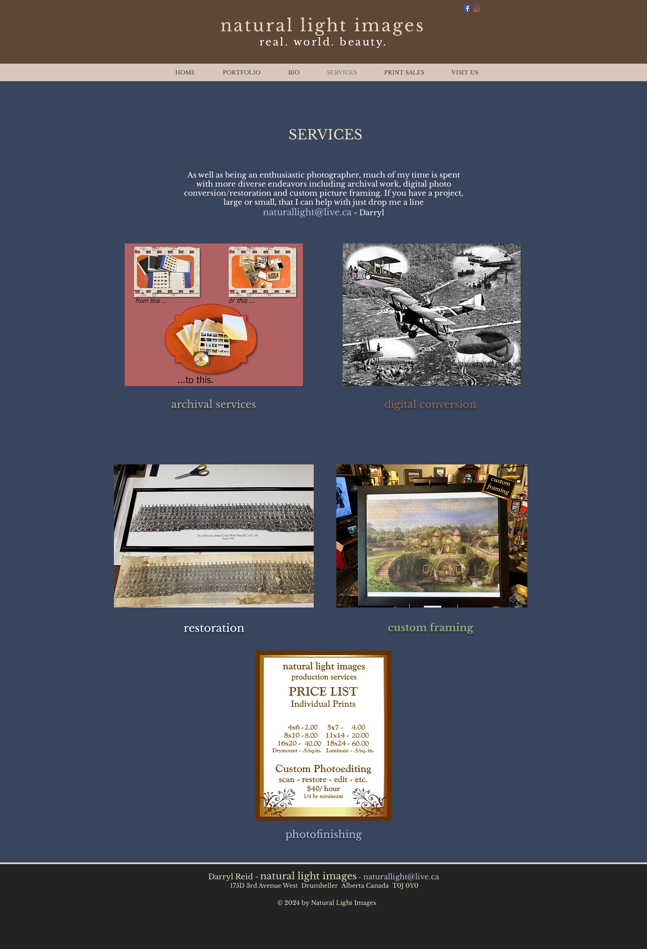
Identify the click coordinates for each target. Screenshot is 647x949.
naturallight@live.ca (307, 212)
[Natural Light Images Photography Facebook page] (466, 8)
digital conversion (430, 404)
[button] (241, 72)
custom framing (430, 627)
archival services (213, 404)
